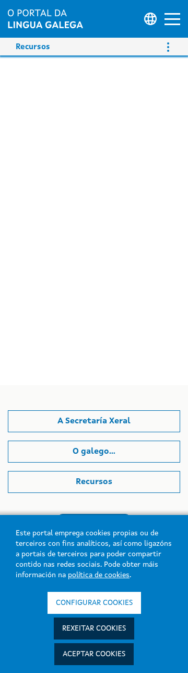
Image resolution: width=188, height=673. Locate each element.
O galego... (94, 451)
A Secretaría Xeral (94, 421)
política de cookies (99, 575)
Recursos (94, 482)
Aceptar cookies (94, 654)
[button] (172, 19)
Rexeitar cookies (94, 628)
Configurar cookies (94, 603)
